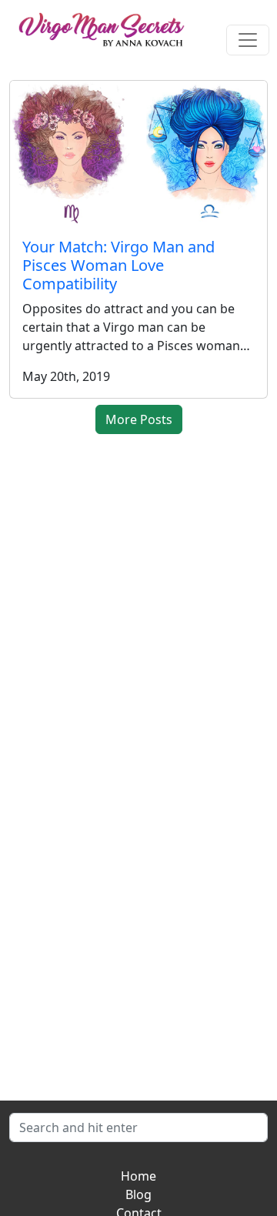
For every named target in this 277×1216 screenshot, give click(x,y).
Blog (138, 1194)
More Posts (138, 419)
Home (138, 1176)
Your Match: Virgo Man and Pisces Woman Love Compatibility (118, 265)
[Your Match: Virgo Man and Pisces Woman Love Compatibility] (138, 153)
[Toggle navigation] (247, 40)
